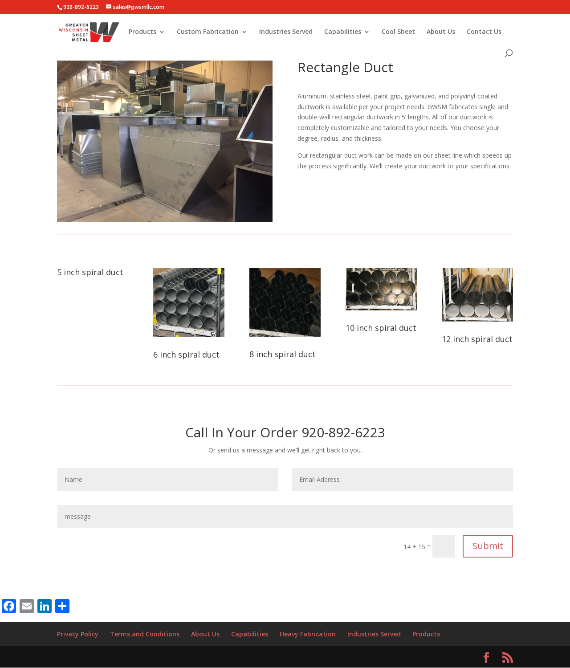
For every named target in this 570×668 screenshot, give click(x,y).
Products (142, 32)
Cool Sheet (398, 32)
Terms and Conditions (144, 634)
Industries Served (286, 32)
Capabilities (342, 32)
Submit (487, 546)
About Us (441, 32)
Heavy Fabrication (308, 634)
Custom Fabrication (208, 32)
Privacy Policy (77, 634)
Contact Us (484, 32)
